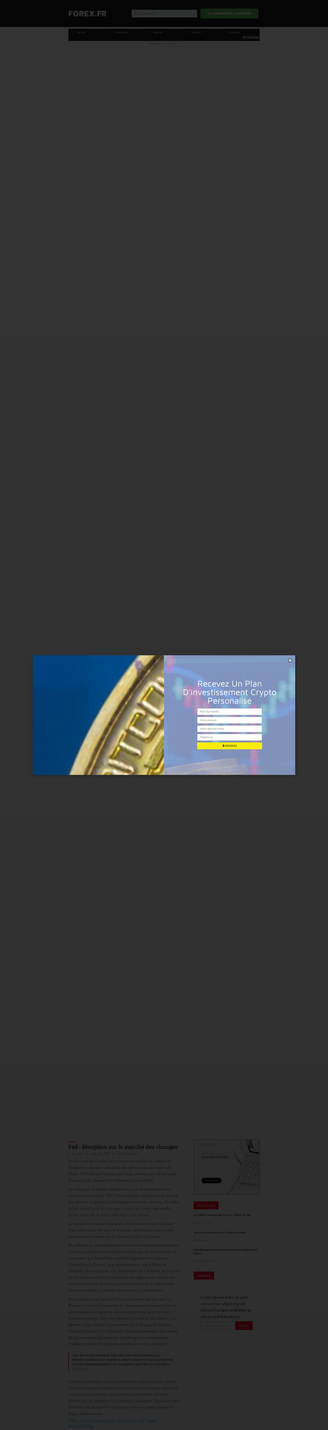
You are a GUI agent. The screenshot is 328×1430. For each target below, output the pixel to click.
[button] (290, 660)
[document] (164, 715)
